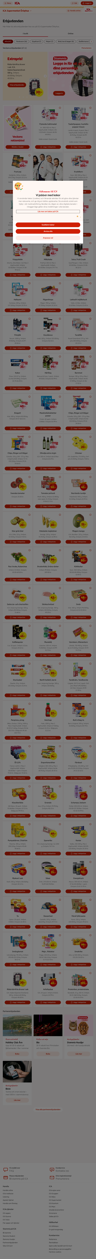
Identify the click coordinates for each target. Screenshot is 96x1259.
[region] (48, 212)
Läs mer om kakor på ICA (48, 211)
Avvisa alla (48, 231)
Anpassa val (48, 238)
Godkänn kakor (48, 225)
